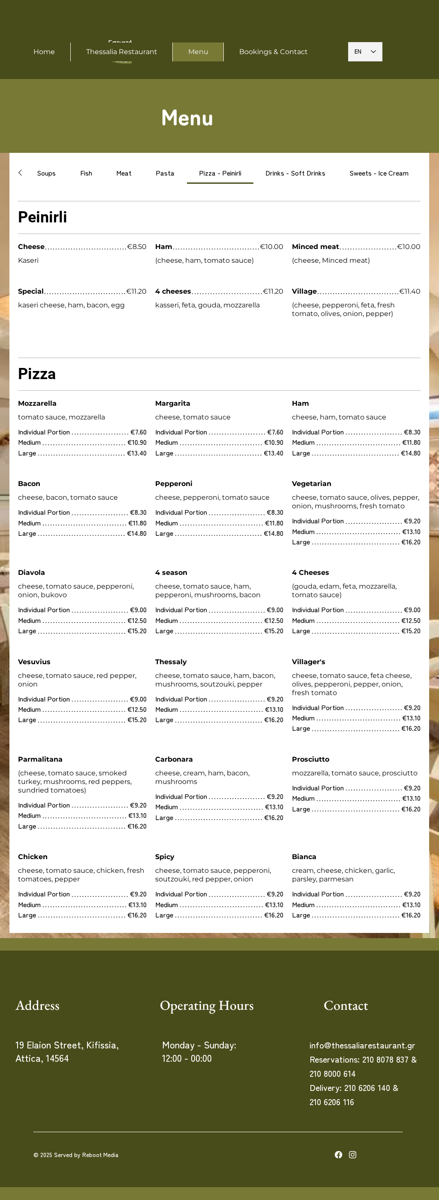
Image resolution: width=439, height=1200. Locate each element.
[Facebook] (338, 1155)
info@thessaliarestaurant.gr (362, 1045)
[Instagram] (353, 1155)
